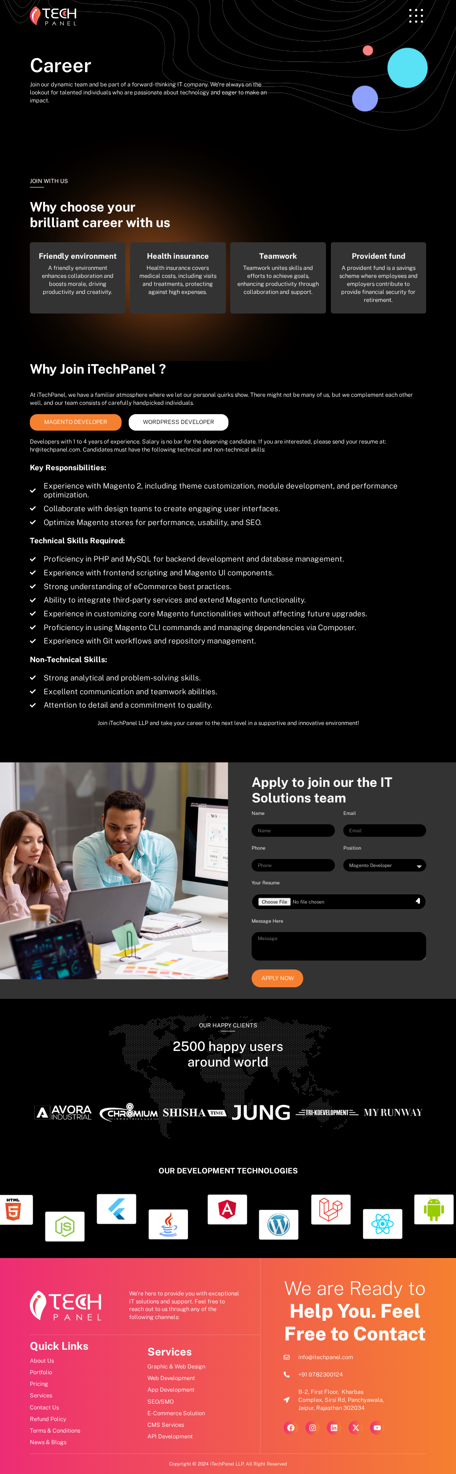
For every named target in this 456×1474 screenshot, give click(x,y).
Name (258, 813)
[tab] (76, 422)
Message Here (267, 921)
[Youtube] (377, 1428)
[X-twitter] (356, 1428)
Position (352, 848)
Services (169, 1351)
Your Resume (266, 882)
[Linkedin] (334, 1428)
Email (349, 813)
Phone (258, 848)
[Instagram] (312, 1428)
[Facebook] (291, 1428)
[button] (416, 16)
